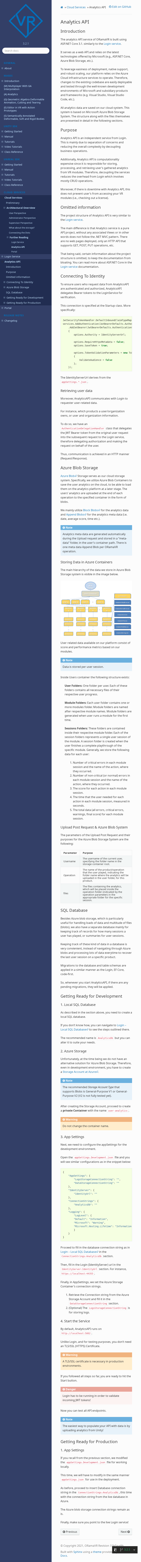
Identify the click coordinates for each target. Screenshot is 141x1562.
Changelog (10, 320)
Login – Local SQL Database (78, 1252)
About (8, 68)
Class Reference (13, 151)
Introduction (11, 81)
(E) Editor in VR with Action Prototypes (19, 109)
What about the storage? (22, 227)
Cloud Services (13, 197)
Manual (8, 136)
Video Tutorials (13, 146)
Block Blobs (90, 510)
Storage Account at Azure (79, 1072)
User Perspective (17, 213)
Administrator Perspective (22, 217)
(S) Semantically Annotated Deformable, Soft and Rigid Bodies (24, 117)
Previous (71, 1532)
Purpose (11, 272)
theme (97, 1552)
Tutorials (9, 141)
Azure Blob (68, 476)
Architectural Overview (21, 207)
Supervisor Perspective (20, 222)
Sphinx (77, 1552)
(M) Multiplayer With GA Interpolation (17, 87)
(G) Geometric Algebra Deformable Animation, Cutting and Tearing (24, 101)
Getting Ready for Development (25, 297)
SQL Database (14, 292)
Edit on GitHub (121, 7)
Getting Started (13, 131)
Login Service (17, 242)
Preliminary (12, 202)
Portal (14, 251)
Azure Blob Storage (18, 287)
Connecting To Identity (20, 282)
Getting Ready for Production (24, 302)
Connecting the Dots (19, 232)
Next (124, 1532)
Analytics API (18, 247)
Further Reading (19, 237)
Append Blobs (75, 514)
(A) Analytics (11, 94)
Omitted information (18, 277)
